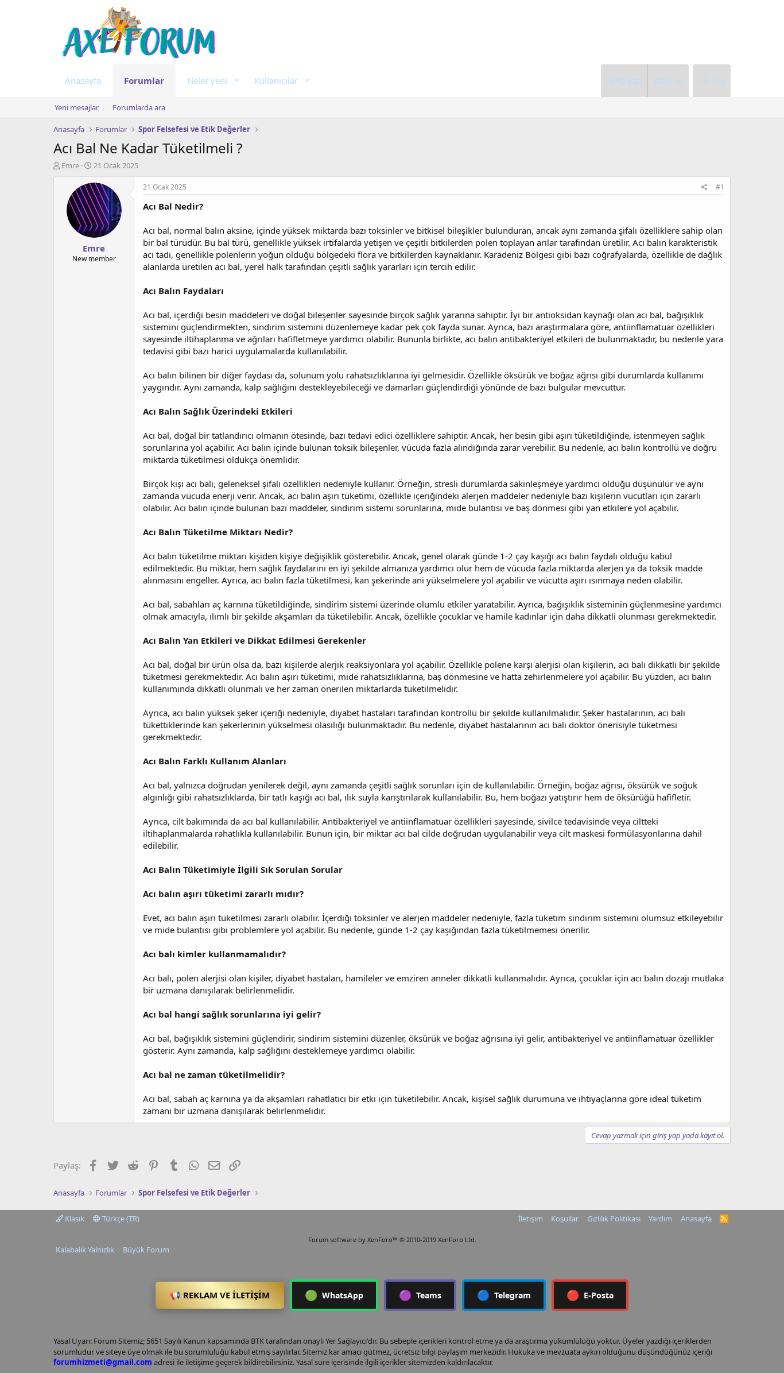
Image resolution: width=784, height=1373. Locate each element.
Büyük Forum (146, 1249)
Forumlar (144, 80)
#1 (720, 187)
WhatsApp (334, 1295)
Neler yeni (207, 80)
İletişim (530, 1218)
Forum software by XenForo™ (392, 1239)
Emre (70, 165)
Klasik (73, 1218)
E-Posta (590, 1295)
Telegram (504, 1295)
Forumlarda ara (138, 107)
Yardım (660, 1218)
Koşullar (565, 1218)
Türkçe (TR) (119, 1218)
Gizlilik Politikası (614, 1218)
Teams (420, 1295)
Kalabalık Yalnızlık (85, 1249)
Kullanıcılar (276, 80)
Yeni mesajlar (77, 107)
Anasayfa (83, 80)
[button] (236, 80)
